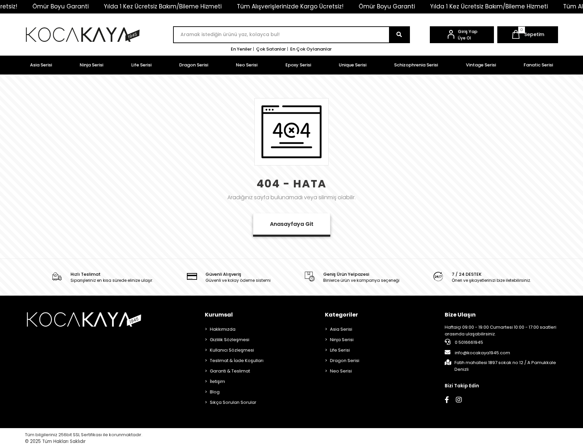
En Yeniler (241, 49)
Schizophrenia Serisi (416, 65)
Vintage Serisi (481, 65)
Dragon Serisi (193, 65)
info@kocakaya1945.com (482, 353)
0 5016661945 (468, 342)
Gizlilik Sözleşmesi (229, 339)
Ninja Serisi (91, 65)
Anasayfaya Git (291, 224)
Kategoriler (341, 315)
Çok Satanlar (271, 49)
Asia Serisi (41, 65)
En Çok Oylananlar (311, 49)
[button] (527, 34)
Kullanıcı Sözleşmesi (232, 350)
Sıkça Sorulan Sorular (233, 402)
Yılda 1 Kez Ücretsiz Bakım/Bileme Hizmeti (163, 6)
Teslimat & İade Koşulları (236, 360)
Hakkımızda (222, 329)
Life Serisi (141, 65)
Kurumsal (219, 315)
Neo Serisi (246, 65)
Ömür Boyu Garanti (60, 6)
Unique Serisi (352, 65)
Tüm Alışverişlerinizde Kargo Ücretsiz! (290, 6)
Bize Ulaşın (460, 315)
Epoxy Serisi (298, 65)
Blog (215, 392)
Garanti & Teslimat (230, 371)
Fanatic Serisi (538, 65)
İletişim (217, 381)
